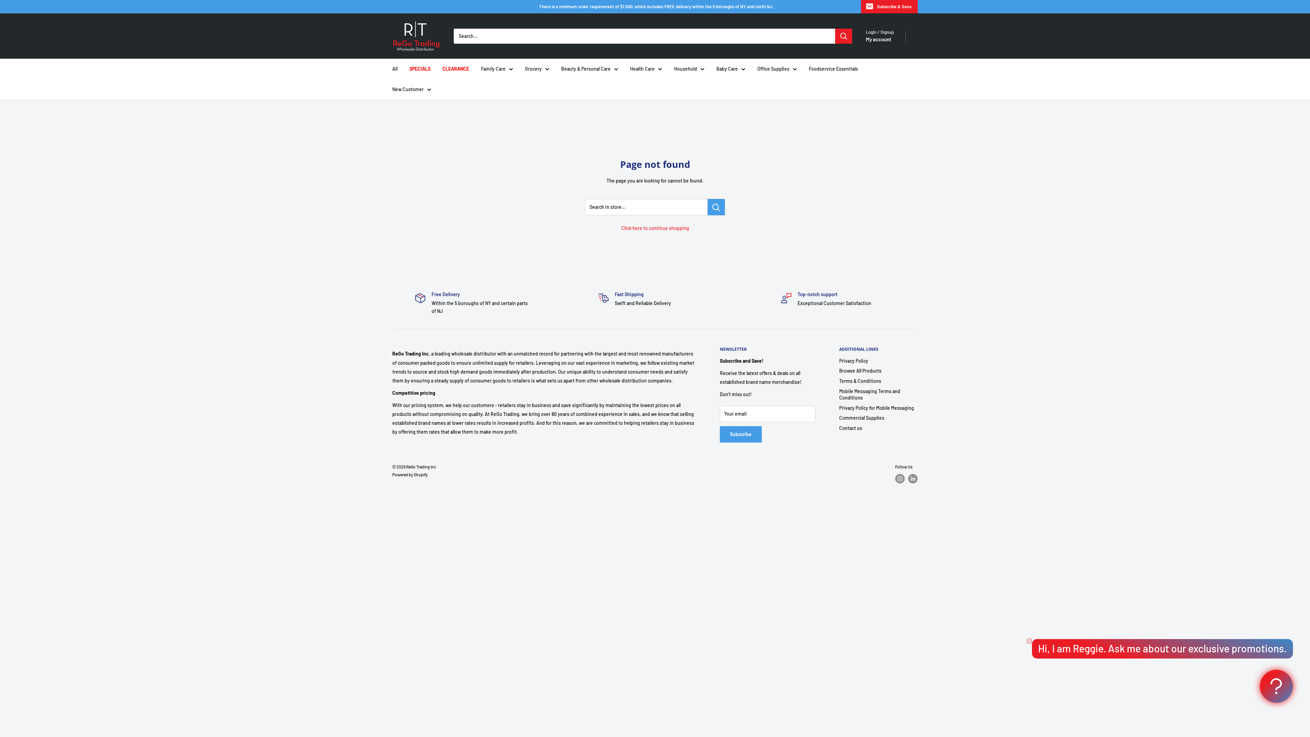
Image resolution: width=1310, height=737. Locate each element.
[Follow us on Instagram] (900, 478)
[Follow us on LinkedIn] (913, 478)
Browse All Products (860, 371)
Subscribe (741, 434)
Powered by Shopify (410, 474)
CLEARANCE (455, 69)
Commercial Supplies (861, 418)
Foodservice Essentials (833, 69)
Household (685, 69)
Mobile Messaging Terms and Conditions (869, 394)
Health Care (642, 69)
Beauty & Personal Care (586, 69)
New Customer (408, 89)
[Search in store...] (716, 207)
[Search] (843, 36)
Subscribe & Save (894, 6)
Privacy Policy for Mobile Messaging (876, 408)
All (394, 69)
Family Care (493, 69)
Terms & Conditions (860, 381)
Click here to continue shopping (655, 228)
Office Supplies (773, 69)
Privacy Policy (853, 361)
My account (878, 39)
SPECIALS (420, 69)
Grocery (533, 69)
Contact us (850, 428)
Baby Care (727, 69)
